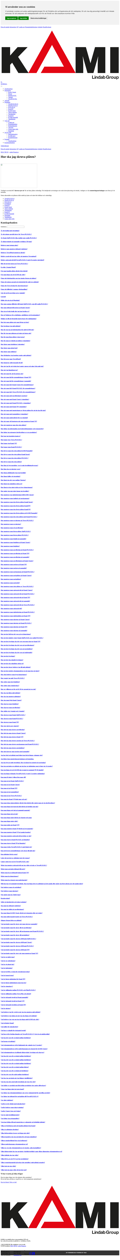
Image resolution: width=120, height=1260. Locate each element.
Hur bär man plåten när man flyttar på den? (15, 322)
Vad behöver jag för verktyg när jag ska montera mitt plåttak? (20, 1012)
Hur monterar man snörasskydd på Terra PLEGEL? (18, 605)
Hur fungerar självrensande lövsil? (12, 362)
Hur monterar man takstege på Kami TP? (14, 627)
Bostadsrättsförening (31, 27)
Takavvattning (8, 208)
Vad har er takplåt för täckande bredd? (13, 1030)
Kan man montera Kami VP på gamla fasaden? (16, 832)
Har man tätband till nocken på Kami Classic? (15, 307)
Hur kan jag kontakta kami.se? (11, 436)
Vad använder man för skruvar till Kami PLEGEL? (17, 946)
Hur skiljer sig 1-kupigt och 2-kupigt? (13, 711)
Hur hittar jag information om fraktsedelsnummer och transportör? (22, 429)
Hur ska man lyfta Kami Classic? (11, 700)
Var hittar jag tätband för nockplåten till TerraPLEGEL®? (20, 1096)
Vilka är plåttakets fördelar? (10, 1129)
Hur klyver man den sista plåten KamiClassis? (15, 454)
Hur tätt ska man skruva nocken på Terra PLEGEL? (18, 740)
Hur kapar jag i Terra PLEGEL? (11, 440)
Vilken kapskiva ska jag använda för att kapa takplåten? (19, 1137)
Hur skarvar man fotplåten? (10, 704)
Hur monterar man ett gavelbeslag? (12, 528)
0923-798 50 (4, 152)
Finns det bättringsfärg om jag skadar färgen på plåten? (18, 278)
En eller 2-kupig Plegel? (8, 267)
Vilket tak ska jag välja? (8, 1166)
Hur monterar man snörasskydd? (11, 608)
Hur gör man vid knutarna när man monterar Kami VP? (19, 421)
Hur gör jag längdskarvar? (9, 370)
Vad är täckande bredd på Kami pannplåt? (14, 997)
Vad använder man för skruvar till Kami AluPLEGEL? (18, 939)
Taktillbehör (8, 217)
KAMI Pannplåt (9, 214)
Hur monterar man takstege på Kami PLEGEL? (16, 623)
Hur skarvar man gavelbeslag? (10, 707)
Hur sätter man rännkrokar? (10, 685)
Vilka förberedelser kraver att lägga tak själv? (15, 1133)
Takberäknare (5, 146)
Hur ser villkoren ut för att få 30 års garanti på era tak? (18, 689)
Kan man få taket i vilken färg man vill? (13, 777)
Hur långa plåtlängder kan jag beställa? (13, 473)
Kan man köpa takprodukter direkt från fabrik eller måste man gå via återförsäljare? (28, 803)
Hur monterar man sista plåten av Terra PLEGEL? (17, 586)
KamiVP (7, 212)
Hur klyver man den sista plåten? (11, 462)
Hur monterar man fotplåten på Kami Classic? (15, 542)
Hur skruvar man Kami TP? (10, 722)
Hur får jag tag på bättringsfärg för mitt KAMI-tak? (17, 329)
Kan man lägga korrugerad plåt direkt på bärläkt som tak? (19, 806)
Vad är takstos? (6, 1008)
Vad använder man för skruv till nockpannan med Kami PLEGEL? (22, 931)
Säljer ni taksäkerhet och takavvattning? (14, 902)
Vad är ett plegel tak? (7, 964)
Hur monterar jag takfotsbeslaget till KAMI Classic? (17, 495)
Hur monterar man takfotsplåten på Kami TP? (15, 616)
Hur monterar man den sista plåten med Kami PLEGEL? (19, 517)
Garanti (3, 296)
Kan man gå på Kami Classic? (10, 784)
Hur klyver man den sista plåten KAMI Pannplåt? (17, 451)
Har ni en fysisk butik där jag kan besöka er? (15, 311)
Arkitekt (40, 27)
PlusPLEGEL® (9, 200)
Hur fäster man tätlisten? (9, 351)
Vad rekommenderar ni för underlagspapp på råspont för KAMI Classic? (24, 1049)
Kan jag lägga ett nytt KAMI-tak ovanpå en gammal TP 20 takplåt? (22, 770)
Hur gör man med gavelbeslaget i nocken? (14, 396)
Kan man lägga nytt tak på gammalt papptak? (15, 810)
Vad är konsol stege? (7, 975)
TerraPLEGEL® (9, 198)
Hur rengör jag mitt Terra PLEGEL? (13, 678)
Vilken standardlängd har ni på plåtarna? (14, 1140)
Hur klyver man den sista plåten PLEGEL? (14, 458)
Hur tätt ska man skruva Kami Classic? (13, 733)
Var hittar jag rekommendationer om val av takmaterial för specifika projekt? (25, 1093)
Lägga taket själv (9, 219)
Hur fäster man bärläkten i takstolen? (13, 344)
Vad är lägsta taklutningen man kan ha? (13, 983)
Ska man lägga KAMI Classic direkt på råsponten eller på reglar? (21, 913)
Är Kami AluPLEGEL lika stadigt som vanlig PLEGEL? (19, 238)
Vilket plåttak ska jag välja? (9, 1155)
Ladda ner (22, 27)
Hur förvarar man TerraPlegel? (11, 359)
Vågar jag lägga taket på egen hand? (12, 1089)
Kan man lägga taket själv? (9, 821)
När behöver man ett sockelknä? (11, 887)
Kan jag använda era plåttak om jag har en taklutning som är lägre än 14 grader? (27, 766)
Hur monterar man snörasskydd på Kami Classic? (17, 590)
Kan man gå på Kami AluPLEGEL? (12, 781)
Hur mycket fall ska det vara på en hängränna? (16, 634)
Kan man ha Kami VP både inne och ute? (14, 799)
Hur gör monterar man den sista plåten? (13, 425)
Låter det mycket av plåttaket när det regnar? (15, 858)
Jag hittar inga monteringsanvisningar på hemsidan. (17, 759)
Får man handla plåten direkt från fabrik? (14, 271)
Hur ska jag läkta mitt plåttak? (10, 693)
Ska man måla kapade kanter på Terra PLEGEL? (17, 916)
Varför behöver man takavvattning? (12, 1107)
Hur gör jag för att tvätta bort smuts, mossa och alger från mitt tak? (22, 366)
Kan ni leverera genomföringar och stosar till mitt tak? (18, 850)
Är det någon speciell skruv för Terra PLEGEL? (16, 234)
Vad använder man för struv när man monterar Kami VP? (19, 953)
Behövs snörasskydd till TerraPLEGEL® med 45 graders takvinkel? (22, 260)
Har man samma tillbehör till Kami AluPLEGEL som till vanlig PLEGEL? (24, 304)
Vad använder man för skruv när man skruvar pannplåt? (19, 924)
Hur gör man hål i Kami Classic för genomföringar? (17, 385)
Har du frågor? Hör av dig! (9, 1182)
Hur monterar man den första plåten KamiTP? (16, 506)
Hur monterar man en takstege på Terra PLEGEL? (17, 520)
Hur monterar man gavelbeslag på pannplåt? (15, 557)
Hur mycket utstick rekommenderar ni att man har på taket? (20, 671)
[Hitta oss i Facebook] (33, 1253)
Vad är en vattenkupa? (8, 961)
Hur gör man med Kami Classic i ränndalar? (15, 399)
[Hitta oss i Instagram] (30, 1253)
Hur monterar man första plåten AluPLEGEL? (16, 531)
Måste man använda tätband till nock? (13, 869)
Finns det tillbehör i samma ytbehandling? (14, 289)
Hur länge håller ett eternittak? (10, 476)
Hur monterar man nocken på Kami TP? (14, 564)
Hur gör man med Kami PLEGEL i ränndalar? (16, 403)
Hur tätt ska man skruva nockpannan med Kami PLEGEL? (20, 744)
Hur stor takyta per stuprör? (10, 726)
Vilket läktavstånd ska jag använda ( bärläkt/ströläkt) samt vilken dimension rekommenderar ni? (31, 1151)
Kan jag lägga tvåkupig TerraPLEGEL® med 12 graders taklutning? (23, 773)
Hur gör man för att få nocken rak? (12, 373)
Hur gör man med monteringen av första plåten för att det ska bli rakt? (23, 410)
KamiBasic (7, 203)
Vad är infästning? (7, 968)
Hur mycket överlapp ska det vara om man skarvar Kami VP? (20, 641)
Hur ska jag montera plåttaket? (11, 696)
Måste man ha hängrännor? (10, 876)
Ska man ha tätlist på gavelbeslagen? (12, 909)
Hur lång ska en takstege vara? (10, 469)
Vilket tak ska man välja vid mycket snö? (14, 1170)
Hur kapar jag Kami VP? (9, 443)
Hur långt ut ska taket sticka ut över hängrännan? (17, 487)
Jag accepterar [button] (11, 18)
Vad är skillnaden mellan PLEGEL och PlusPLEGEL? (18, 990)
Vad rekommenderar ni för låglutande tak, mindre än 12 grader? (21, 1045)
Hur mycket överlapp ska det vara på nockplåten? (17, 649)
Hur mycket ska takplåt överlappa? (12, 660)
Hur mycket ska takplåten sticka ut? (12, 663)
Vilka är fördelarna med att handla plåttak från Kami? (18, 1126)
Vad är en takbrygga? (8, 957)
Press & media (5, 27)
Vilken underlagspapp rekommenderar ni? (14, 1144)
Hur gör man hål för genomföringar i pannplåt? (16, 381)
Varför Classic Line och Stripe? (11, 1111)
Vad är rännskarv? (7, 986)
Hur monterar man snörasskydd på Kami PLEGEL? (17, 594)
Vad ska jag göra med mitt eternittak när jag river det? (18, 1082)
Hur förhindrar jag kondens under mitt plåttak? (16, 355)
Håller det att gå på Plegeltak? (10, 300)
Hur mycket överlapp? (8, 656)
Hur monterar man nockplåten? (11, 579)
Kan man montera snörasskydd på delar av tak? (16, 836)
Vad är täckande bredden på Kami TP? (13, 1005)
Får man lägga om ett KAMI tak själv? (13, 274)
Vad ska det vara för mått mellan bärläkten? (15, 1074)
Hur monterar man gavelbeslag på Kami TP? (15, 553)
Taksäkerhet (8, 210)
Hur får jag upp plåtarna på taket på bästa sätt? (16, 333)
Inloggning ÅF (14, 27)
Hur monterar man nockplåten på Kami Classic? (16, 575)
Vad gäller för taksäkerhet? (9, 1027)
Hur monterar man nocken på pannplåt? (14, 568)
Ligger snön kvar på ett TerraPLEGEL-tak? (15, 861)
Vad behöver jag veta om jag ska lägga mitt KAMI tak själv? (20, 1019)
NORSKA (4, 84)
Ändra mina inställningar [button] (38, 18)
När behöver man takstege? (9, 891)
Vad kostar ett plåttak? (8, 1041)
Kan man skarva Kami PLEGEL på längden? (15, 839)
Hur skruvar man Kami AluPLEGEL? (13, 715)
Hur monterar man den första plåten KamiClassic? (17, 502)
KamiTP (7, 205)
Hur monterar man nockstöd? (10, 583)
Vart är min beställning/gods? (10, 1115)
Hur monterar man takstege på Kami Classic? (15, 619)
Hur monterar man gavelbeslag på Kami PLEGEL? (17, 550)
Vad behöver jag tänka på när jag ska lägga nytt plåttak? (19, 1016)
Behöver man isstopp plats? (9, 245)
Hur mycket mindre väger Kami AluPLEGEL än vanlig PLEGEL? (22, 638)
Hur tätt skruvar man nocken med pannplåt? (15, 751)
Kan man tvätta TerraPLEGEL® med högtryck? (16, 847)
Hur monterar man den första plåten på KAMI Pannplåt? (19, 513)
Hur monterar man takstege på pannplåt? (14, 630)
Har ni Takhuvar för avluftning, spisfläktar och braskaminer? (20, 315)
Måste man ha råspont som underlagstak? (14, 880)
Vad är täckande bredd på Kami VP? (13, 1001)
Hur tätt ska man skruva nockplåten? (13, 748)
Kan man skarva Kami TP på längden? (13, 843)
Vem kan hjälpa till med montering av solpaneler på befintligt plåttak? (23, 1122)
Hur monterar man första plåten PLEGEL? (15, 535)
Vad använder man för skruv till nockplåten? (15, 935)
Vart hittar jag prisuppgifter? (10, 1118)
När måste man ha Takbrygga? (11, 895)
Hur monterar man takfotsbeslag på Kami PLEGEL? (18, 612)
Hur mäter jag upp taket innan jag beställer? (15, 491)
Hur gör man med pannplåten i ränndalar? (14, 414)
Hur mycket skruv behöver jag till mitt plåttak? (16, 667)
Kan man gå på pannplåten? (10, 792)
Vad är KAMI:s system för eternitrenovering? (15, 971)
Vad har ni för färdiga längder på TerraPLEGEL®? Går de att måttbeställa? (25, 1034)
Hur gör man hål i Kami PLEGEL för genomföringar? (18, 388)
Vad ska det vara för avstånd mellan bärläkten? (16, 1056)
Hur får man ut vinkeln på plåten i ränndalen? (15, 341)
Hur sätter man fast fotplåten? (10, 682)
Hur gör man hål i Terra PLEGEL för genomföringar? (18, 392)
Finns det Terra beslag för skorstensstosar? (14, 285)
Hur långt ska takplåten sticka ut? (11, 484)
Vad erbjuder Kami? (7, 1023)
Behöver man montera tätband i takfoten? (14, 249)
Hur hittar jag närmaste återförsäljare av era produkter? (19, 432)
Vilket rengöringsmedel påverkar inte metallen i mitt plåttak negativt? (23, 1162)
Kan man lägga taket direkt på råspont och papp (16, 817)
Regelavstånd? (5, 898)
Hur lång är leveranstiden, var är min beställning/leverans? (19, 465)
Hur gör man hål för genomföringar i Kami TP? (16, 377)
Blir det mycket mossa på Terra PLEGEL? (14, 263)
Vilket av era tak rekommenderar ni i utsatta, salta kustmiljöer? (21, 1148)
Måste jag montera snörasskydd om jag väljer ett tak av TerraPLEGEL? (24, 865)
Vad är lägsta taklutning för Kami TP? (13, 979)
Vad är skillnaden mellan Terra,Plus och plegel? (16, 994)
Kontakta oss (17, 1255)
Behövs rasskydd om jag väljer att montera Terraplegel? (18, 256)
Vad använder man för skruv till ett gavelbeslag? (16, 927)
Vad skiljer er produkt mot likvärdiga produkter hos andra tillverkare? (23, 1085)
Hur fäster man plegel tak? (9, 348)
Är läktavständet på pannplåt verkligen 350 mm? (16, 241)
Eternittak (7, 215)
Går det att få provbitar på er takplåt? (13, 293)
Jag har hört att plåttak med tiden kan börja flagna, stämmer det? (22, 755)
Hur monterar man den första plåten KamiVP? (16, 509)
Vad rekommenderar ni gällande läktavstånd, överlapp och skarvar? (22, 1052)
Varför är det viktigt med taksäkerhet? (13, 1104)
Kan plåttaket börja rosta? (9, 854)
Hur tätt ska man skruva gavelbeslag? (13, 729)
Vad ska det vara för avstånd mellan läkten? (15, 1067)
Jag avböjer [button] (23, 18)
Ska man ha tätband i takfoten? (11, 906)
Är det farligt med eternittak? (10, 230)
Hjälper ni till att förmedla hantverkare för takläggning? (18, 318)
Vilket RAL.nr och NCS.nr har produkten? (14, 1159)
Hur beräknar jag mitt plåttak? (11, 326)
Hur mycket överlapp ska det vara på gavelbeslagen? (17, 645)
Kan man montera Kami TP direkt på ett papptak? (17, 828)
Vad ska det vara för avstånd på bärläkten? (14, 1071)
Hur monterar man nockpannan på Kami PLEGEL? (17, 572)
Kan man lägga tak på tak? (9, 814)
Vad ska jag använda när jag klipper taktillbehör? (17, 1078)
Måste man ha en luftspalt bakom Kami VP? (15, 872)
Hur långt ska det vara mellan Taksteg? (13, 480)
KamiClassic (8, 207)
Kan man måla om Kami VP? (10, 825)
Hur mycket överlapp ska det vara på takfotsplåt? (16, 652)
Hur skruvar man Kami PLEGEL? (12, 718)
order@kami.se (14, 152)
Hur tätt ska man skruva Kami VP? (12, 737)
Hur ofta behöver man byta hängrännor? (14, 674)
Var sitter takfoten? (7, 1100)
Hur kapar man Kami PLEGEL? (11, 447)
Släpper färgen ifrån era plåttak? (11, 920)
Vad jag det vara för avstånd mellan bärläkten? (16, 1038)
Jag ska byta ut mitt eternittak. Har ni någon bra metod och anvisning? (23, 762)
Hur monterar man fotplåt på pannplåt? (13, 539)
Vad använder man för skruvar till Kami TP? (15, 950)
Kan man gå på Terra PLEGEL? (11, 795)
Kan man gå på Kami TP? (9, 788)
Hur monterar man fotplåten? (10, 546)
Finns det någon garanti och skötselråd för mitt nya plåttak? (20, 282)
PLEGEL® (7, 202)
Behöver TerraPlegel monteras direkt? (13, 252)
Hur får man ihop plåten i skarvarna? (13, 337)
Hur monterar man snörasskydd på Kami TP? (15, 597)
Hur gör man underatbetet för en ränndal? (14, 418)
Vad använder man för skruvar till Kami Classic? (16, 942)
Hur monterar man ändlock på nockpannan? (15, 498)
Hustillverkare (47, 27)
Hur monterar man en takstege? (11, 524)
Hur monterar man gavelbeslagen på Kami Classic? (17, 561)
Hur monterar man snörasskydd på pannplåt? (15, 601)
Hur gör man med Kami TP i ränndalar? (14, 406)
